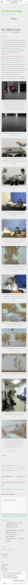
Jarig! (16, 526)
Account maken (5, 564)
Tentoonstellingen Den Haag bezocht (8, 467)
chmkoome (16, 32)
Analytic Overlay (22, 476)
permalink (17, 470)
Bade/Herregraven (10, 536)
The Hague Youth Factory (18, 60)
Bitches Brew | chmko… (12, 530)
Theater (18, 467)
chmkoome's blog (11, 11)
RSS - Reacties (4, 556)
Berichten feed (5, 569)
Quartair (17, 468)
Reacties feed (4, 571)
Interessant (18, 465)
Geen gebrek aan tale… (12, 522)
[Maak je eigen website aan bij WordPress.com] (14, 1)
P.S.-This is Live (14, 451)
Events (14, 465)
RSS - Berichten (5, 554)
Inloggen (3, 566)
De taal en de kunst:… (11, 534)
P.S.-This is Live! (11, 468)
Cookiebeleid (14, 577)
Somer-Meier (22, 468)
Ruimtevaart (6, 60)
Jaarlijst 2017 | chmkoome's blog (15, 489)
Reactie (22, 510)
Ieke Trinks (5, 468)
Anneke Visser (9, 526)
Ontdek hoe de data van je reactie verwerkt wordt (13, 516)
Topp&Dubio (4, 470)
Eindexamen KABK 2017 (6, 477)
